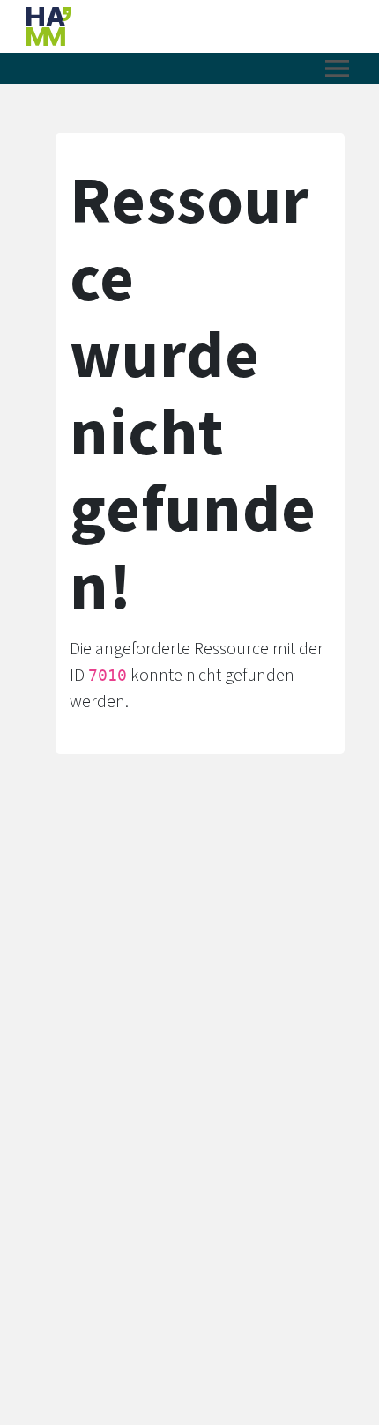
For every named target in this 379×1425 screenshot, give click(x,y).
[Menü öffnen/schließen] (337, 68)
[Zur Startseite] (145, 26)
